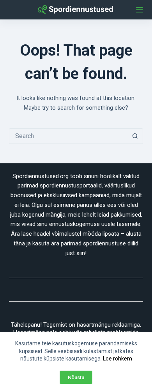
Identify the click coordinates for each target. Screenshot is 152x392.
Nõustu (76, 377)
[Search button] (135, 136)
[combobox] (68, 136)
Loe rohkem (117, 358)
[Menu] (139, 9)
